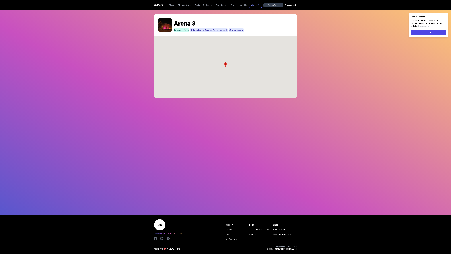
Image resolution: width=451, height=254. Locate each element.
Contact (229, 229)
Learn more (423, 26)
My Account (231, 239)
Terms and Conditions (259, 229)
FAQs (228, 234)
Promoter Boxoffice (282, 234)
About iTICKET (279, 229)
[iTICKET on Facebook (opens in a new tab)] (155, 238)
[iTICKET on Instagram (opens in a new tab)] (161, 238)
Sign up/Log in (291, 5)
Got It (428, 33)
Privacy (252, 234)
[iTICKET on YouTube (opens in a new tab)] (168, 238)
